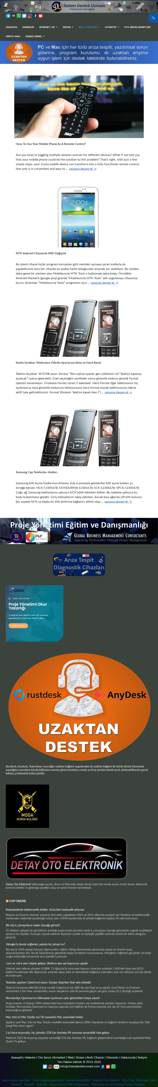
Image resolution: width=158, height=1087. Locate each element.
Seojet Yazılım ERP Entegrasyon (69, 1084)
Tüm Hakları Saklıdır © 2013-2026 (79, 1062)
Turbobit (29, 1084)
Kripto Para (13, 36)
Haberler (28, 27)
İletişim (142, 1057)
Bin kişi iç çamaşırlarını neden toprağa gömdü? (33, 925)
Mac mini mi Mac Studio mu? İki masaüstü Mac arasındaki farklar (44, 1017)
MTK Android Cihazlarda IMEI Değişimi (41, 253)
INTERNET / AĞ (47, 27)
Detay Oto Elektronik (18, 884)
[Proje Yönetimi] (79, 530)
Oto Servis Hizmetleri (137, 27)
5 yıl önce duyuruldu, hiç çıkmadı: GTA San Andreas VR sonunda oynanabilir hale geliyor (58, 1033)
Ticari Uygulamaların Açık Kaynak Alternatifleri (62, 1080)
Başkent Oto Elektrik (106, 1080)
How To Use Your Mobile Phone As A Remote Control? (51, 144)
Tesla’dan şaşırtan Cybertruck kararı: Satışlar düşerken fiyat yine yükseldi (48, 982)
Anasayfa (11, 27)
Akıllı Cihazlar (87, 27)
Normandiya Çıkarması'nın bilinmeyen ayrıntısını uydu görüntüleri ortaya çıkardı (53, 998)
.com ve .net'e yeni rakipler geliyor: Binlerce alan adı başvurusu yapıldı (47, 963)
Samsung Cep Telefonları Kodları (36, 472)
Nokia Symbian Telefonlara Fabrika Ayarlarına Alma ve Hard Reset (58, 362)
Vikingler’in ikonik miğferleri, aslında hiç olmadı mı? (35, 944)
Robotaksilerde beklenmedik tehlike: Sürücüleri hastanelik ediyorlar (45, 910)
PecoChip (128, 1080)
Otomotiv (112, 1057)
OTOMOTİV (110, 27)
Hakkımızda (128, 1057)
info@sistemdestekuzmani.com (79, 1066)
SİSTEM (67, 27)
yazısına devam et (83, 168)
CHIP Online (17, 901)
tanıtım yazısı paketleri (16, 1080)
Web (71, 1057)
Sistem (80, 1057)
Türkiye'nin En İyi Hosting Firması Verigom (118, 1084)
